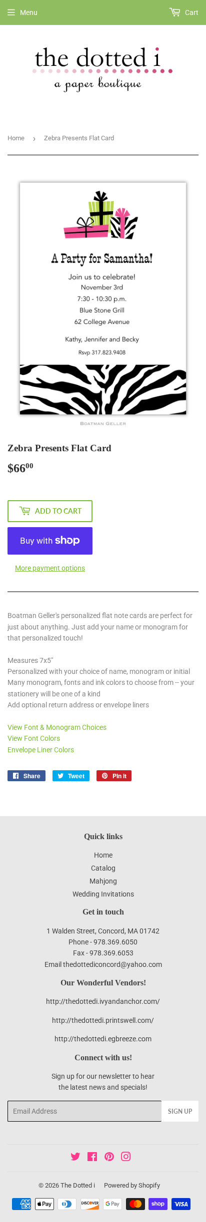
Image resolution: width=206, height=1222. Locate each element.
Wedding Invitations (103, 894)
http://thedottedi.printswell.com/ (103, 1020)
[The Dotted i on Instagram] (126, 1158)
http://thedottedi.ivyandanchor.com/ (103, 1001)
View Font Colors (34, 738)
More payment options (50, 568)
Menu (29, 12)
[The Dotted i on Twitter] (75, 1158)
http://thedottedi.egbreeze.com (103, 1039)
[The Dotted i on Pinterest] (109, 1158)
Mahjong (103, 881)
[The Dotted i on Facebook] (92, 1158)
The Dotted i (77, 1185)
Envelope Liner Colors (41, 750)
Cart (191, 12)
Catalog (103, 868)
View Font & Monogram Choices (57, 727)
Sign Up (180, 1111)
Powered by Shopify (132, 1185)
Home (16, 138)
